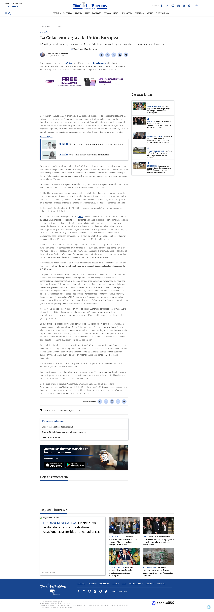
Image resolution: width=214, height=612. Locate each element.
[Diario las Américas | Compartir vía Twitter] (107, 54)
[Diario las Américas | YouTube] (178, 5)
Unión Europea (99, 63)
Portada (57, 13)
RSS (125, 591)
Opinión (59, 26)
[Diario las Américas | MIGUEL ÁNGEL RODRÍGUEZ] (42, 56)
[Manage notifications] (209, 607)
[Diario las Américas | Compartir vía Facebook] (101, 54)
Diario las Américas (47, 26)
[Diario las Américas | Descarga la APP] (54, 465)
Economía (96, 13)
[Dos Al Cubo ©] (163, 605)
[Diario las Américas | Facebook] (161, 5)
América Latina (111, 13)
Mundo (150, 13)
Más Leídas (104, 584)
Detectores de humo (51, 437)
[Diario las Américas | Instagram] (172, 5)
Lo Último (67, 13)
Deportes (126, 13)
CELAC (68, 63)
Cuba (80, 216)
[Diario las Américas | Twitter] (167, 5)
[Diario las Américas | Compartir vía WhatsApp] (113, 54)
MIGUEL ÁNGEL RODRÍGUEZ (59, 53)
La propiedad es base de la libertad (57, 427)
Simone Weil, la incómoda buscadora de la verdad (64, 432)
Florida (78, 13)
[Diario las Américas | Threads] (184, 5)
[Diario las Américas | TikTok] (189, 5)
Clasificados (162, 13)
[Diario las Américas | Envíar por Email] (120, 54)
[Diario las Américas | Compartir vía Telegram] (126, 54)
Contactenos (117, 591)
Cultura (139, 13)
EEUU (87, 13)
